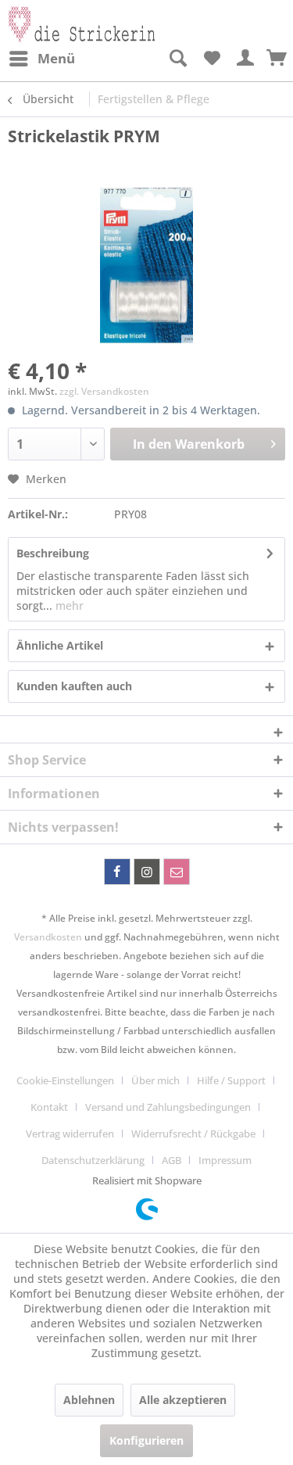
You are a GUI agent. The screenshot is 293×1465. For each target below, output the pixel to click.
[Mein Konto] (246, 58)
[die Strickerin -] (77, 21)
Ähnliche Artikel (59, 645)
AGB (171, 1160)
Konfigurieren (146, 1440)
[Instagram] (146, 871)
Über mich (155, 1080)
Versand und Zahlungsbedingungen (168, 1107)
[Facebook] (117, 871)
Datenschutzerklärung (93, 1160)
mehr (68, 605)
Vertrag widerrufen (70, 1134)
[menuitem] (41, 58)
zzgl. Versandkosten (104, 391)
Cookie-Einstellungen (65, 1080)
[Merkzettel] (211, 58)
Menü (56, 58)
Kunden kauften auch (74, 686)
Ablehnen (89, 1399)
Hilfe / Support (231, 1080)
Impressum (225, 1160)
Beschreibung (52, 553)
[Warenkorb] (277, 58)
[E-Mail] (176, 871)
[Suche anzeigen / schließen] (177, 58)
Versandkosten (48, 937)
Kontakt (49, 1107)
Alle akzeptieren (183, 1399)
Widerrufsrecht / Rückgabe (193, 1134)
